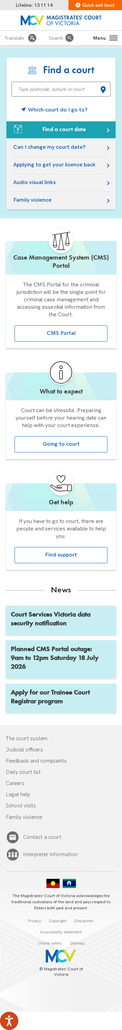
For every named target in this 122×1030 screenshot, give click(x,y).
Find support (61, 555)
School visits (21, 806)
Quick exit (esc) (98, 5)
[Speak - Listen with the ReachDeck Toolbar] (9, 1021)
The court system (26, 738)
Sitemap (77, 943)
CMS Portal (61, 333)
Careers (15, 783)
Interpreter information (50, 854)
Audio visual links (34, 182)
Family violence (32, 200)
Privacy (34, 921)
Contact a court (42, 837)
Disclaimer (84, 921)
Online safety (50, 943)
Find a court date (64, 129)
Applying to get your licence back (54, 165)
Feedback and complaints (36, 761)
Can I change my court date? (49, 147)
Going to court (61, 444)
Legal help (18, 794)
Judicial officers (24, 750)
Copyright (57, 921)
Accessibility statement (61, 932)
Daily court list (23, 772)
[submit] (103, 90)
